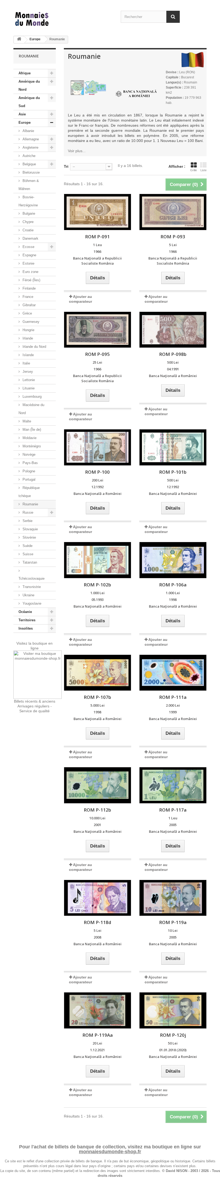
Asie (22, 114)
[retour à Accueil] (19, 39)
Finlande (28, 288)
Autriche (28, 156)
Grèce (26, 313)
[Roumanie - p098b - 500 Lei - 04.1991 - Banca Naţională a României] (173, 329)
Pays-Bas (29, 463)
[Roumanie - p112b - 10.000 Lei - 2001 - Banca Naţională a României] (98, 785)
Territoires (27, 620)
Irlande (27, 338)
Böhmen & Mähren (29, 185)
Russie (27, 512)
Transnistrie (31, 587)
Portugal (28, 479)
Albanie (27, 131)
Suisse (27, 554)
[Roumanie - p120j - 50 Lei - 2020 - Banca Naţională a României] (173, 1010)
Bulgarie (28, 213)
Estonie (27, 263)
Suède (26, 546)
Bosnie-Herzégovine (28, 201)
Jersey (27, 372)
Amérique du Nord (29, 85)
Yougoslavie (31, 603)
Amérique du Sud (29, 102)
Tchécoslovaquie (32, 578)
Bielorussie (30, 172)
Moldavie (28, 438)
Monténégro (31, 446)
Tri (66, 166)
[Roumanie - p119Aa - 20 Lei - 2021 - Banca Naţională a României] (98, 1010)
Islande (27, 355)
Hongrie (27, 330)
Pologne (28, 471)
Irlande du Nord (33, 347)
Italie (25, 363)
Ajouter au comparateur (80, 416)
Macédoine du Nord (31, 409)
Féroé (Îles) (30, 280)
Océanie (25, 612)
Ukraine (27, 595)
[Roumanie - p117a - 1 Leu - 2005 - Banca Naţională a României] (173, 785)
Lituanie (28, 388)
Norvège (28, 454)
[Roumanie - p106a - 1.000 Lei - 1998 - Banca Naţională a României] (173, 560)
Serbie (26, 521)
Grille (193, 170)
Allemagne (30, 139)
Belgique (28, 164)
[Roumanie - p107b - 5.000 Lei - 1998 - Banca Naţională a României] (98, 672)
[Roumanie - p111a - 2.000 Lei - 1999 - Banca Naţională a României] (173, 672)
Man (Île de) (31, 430)
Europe (35, 39)
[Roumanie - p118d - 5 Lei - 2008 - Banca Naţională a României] (98, 898)
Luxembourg (31, 397)
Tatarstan (29, 562)
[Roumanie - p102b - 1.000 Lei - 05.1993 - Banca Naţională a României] (98, 560)
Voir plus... (77, 151)
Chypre (27, 222)
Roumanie (29, 504)
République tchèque (29, 492)
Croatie (27, 230)
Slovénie (28, 537)
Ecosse (27, 247)
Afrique (25, 73)
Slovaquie (29, 529)
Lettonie (28, 380)
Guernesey (30, 322)
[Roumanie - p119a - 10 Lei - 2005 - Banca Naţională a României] (173, 898)
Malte (26, 421)
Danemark (29, 238)
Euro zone (29, 272)
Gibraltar (28, 305)
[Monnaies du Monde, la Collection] (42, 19)
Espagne (28, 255)
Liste (203, 170)
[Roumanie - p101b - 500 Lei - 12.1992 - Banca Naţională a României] (173, 447)
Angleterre (29, 147)
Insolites (26, 628)
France (27, 297)
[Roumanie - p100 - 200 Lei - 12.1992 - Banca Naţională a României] (98, 447)
